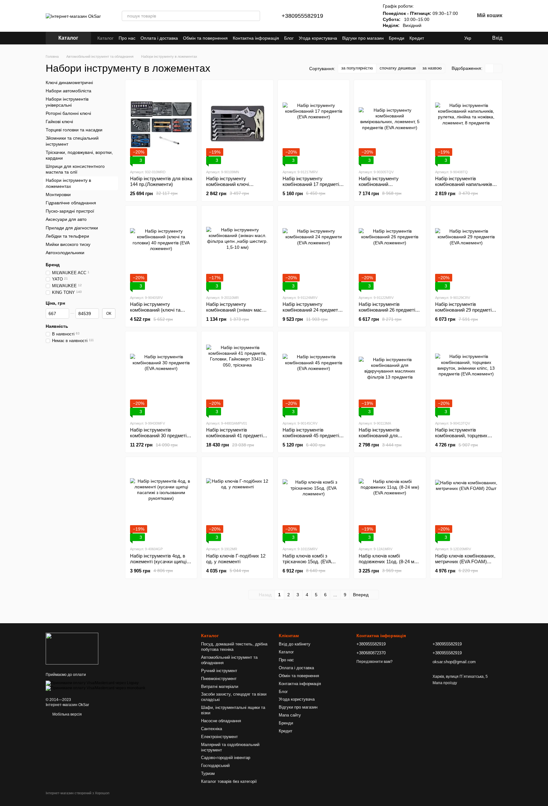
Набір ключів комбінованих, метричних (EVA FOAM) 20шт (465, 561)
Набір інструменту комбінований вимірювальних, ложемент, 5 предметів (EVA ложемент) (390, 187)
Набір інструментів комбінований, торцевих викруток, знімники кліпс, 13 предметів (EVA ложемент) (465, 438)
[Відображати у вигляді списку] (498, 68)
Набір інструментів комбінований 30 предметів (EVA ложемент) (159, 435)
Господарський (215, 765)
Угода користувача (318, 38)
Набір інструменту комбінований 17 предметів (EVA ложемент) (312, 184)
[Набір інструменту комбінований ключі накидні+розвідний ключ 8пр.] (237, 124)
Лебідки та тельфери (67, 236)
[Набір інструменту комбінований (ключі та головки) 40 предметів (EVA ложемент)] (161, 250)
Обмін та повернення (205, 38)
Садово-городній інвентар (225, 757)
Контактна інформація (256, 38)
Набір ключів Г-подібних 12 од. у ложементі (235, 558)
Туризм (208, 773)
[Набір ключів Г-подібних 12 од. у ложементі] (237, 501)
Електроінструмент (219, 736)
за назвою (432, 68)
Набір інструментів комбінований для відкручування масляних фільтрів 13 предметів (386, 438)
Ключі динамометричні (69, 82)
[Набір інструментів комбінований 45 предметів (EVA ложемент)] (314, 375)
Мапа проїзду (445, 683)
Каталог (105, 38)
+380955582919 (302, 16)
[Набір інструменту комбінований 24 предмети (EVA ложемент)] (314, 250)
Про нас (127, 38)
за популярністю (357, 68)
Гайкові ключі (59, 121)
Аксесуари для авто (66, 219)
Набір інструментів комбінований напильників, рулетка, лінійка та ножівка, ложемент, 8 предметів (465, 187)
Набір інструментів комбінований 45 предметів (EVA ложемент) (312, 435)
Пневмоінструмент (219, 678)
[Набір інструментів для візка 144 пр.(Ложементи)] (161, 124)
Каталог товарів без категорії (229, 781)
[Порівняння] (347, 16)
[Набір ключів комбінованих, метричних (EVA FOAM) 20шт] (466, 501)
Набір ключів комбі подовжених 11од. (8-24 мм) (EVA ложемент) (389, 561)
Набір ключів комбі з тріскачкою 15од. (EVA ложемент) (307, 561)
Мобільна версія (66, 714)
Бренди (396, 38)
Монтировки (58, 194)
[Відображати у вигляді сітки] (489, 68)
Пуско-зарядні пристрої (70, 211)
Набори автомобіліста (68, 90)
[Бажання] (364, 16)
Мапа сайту (290, 715)
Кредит (416, 38)
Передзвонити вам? (374, 661)
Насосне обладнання (221, 720)
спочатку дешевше (398, 68)
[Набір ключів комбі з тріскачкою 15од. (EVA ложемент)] (314, 501)
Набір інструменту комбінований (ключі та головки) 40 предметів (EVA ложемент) (160, 312)
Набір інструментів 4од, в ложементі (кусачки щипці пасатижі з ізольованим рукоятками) (158, 564)
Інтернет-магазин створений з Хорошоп (77, 793)
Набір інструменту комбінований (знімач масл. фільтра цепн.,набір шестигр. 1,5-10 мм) (236, 312)
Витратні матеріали (219, 686)
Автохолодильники (65, 252)
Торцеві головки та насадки (74, 129)
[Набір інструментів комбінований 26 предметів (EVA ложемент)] (390, 250)
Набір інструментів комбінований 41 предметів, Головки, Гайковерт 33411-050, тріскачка (236, 438)
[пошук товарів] (255, 16)
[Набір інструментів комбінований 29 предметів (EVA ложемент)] (466, 250)
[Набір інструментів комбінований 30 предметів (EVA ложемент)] (161, 375)
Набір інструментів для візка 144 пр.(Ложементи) (161, 181)
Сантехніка (211, 728)
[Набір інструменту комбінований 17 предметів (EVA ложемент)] (314, 124)
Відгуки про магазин (363, 38)
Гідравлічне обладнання (71, 202)
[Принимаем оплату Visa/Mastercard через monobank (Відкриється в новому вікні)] (95, 688)
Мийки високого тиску (68, 244)
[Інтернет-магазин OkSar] (72, 648)
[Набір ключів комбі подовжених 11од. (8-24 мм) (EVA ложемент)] (390, 501)
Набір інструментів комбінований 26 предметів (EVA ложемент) (388, 309)
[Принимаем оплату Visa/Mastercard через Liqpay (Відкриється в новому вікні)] (92, 683)
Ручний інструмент (219, 670)
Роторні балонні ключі (68, 113)
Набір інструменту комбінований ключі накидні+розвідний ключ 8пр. (232, 187)
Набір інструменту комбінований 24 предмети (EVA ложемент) (312, 309)
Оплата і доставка (159, 38)
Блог (289, 38)
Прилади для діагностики (72, 227)
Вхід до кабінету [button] (294, 644)
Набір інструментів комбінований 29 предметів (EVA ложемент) (464, 309)
